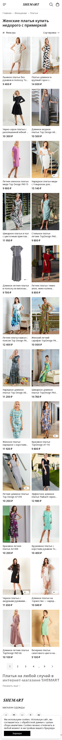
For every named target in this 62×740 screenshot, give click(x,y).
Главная (7, 13)
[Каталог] (4, 4)
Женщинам (21, 13)
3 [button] (25, 666)
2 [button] (17, 666)
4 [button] (33, 666)
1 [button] (9, 666)
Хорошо (17, 733)
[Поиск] (51, 4)
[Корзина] (57, 4)
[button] (16, 55)
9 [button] (44, 666)
